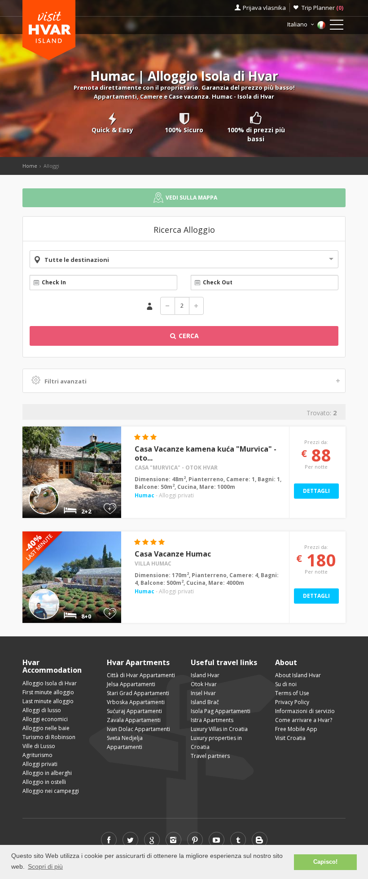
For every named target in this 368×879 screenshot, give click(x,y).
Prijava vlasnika (264, 8)
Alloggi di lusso (41, 710)
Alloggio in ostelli (44, 782)
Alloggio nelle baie (46, 728)
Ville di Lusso (38, 746)
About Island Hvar (298, 675)
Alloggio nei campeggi (50, 791)
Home (29, 165)
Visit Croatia (290, 738)
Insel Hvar (203, 693)
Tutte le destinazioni (76, 260)
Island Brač (205, 702)
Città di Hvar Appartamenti (141, 675)
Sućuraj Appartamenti (134, 711)
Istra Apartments (212, 720)
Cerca (188, 335)
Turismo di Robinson (48, 737)
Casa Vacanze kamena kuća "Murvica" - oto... (205, 453)
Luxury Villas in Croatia (219, 729)
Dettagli (316, 491)
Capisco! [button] (325, 862)
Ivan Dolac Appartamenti (138, 729)
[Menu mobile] (336, 26)
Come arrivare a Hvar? (303, 720)
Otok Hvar (204, 684)
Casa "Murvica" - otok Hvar (176, 467)
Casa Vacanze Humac (173, 554)
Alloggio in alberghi (47, 773)
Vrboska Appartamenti (136, 702)
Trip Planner (322, 8)
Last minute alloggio (48, 701)
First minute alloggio (48, 692)
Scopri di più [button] (45, 866)
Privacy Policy (292, 702)
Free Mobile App (296, 729)
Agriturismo (37, 755)
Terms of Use (292, 693)
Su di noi (286, 684)
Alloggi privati (39, 764)
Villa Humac (153, 563)
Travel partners (210, 756)
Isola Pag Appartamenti (220, 711)
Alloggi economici (45, 719)
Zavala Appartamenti (134, 720)
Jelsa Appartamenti (131, 684)
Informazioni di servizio (305, 711)
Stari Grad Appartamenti (138, 693)
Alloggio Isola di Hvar (49, 683)
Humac (144, 495)
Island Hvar (205, 675)
